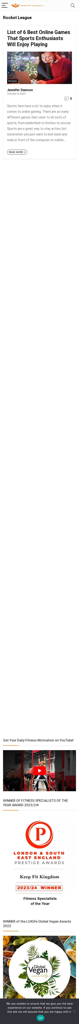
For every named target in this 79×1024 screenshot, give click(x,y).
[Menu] (5, 5)
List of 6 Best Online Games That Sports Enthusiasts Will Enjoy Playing (38, 38)
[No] (74, 1011)
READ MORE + (17, 152)
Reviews (12, 81)
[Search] (73, 5)
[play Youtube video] (39, 770)
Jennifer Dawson (20, 90)
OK (41, 1018)
